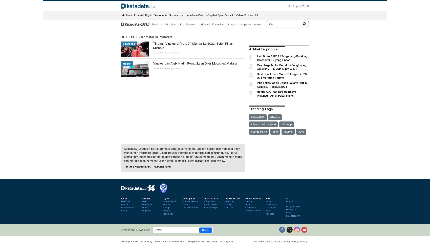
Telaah (248, 201)
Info (257, 15)
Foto (268, 211)
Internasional (127, 208)
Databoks (291, 210)
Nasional (125, 201)
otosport (129, 44)
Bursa (144, 208)
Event (289, 213)
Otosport (232, 24)
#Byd (301, 131)
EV (181, 24)
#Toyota (275, 117)
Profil (185, 204)
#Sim (275, 131)
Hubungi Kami (162, 166)
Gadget (166, 211)
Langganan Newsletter (135, 230)
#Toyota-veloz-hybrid (263, 124)
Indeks (258, 24)
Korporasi (147, 211)
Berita (129, 15)
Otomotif (229, 15)
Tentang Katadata (129, 241)
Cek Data (228, 208)
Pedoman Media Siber (174, 241)
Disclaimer (212, 241)
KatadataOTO (293, 216)
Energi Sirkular (211, 204)
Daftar (205, 230)
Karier (157, 241)
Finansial (139, 15)
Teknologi (168, 214)
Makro (145, 201)
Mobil (164, 24)
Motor (174, 24)
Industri (124, 204)
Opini (247, 204)
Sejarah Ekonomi (191, 201)
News (155, 24)
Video (239, 15)
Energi (124, 211)
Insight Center (293, 206)
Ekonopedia (160, 15)
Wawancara (250, 208)
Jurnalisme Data (194, 15)
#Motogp (287, 124)
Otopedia (245, 24)
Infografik (229, 201)
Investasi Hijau (211, 208)
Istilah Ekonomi (190, 208)
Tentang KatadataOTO (137, 166)
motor (127, 64)
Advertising (146, 241)
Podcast (248, 15)
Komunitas (218, 24)
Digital (148, 15)
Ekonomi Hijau (176, 15)
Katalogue (271, 208)
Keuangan (147, 204)
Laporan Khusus (253, 211)
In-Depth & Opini (214, 15)
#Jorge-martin (259, 131)
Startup (166, 208)
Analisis (228, 204)
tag (131, 36)
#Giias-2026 (258, 117)
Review (190, 24)
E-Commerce (169, 201)
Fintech (166, 204)
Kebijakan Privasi (196, 241)
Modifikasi (204, 24)
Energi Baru (209, 201)
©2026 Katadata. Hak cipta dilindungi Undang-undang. (280, 241)
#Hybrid (288, 131)
